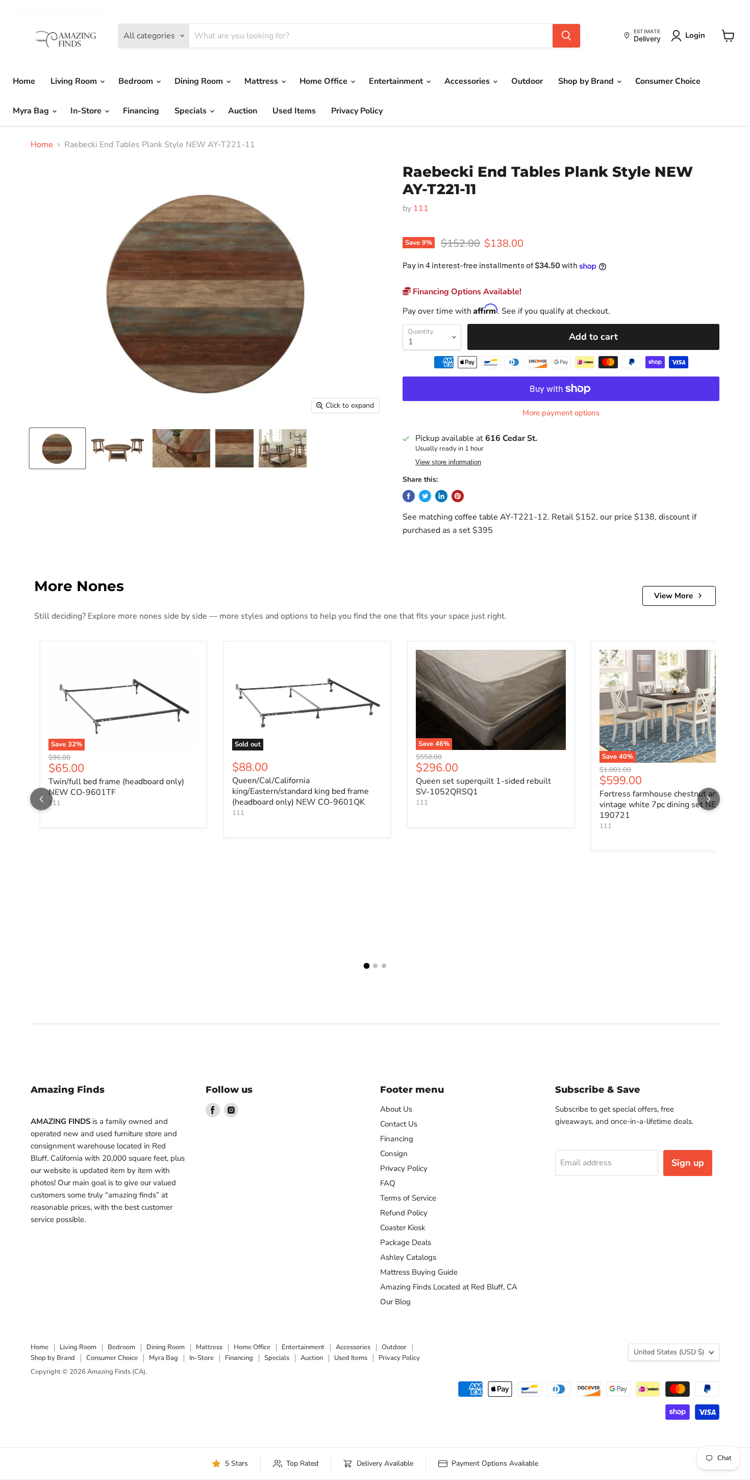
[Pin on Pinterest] (458, 496)
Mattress (262, 81)
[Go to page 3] (384, 966)
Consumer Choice (668, 81)
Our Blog (395, 1302)
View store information (448, 462)
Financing (141, 110)
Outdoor (527, 81)
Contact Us (398, 1124)
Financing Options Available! (466, 291)
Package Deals (405, 1242)
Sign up (687, 1163)
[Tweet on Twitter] (425, 496)
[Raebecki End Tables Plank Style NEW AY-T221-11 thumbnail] (57, 448)
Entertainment (397, 81)
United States (669, 1352)
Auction (242, 110)
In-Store (87, 110)
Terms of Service (408, 1198)
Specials (191, 110)
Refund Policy (404, 1213)
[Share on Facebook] (409, 496)
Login (695, 35)
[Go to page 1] (366, 965)
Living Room (75, 81)
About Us (396, 1109)
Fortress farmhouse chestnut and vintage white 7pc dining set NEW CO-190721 (670, 804)
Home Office (324, 81)
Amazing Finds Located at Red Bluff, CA (448, 1287)
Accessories (468, 81)
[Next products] (708, 799)
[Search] (566, 36)
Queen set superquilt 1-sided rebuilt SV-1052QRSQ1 (483, 786)
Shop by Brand (587, 81)
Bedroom (136, 81)
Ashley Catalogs (408, 1257)
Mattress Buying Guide (419, 1272)
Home (24, 81)
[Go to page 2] (375, 966)
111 (421, 208)
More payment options (560, 413)
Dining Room (199, 81)
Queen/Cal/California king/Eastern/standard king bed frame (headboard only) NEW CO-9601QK (300, 791)
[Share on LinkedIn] (441, 496)
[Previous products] (41, 799)
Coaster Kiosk (403, 1228)
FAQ (387, 1183)
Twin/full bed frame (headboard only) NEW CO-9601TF (116, 787)
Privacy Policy (357, 110)
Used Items (294, 110)
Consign (394, 1153)
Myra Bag (32, 110)
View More (673, 596)
